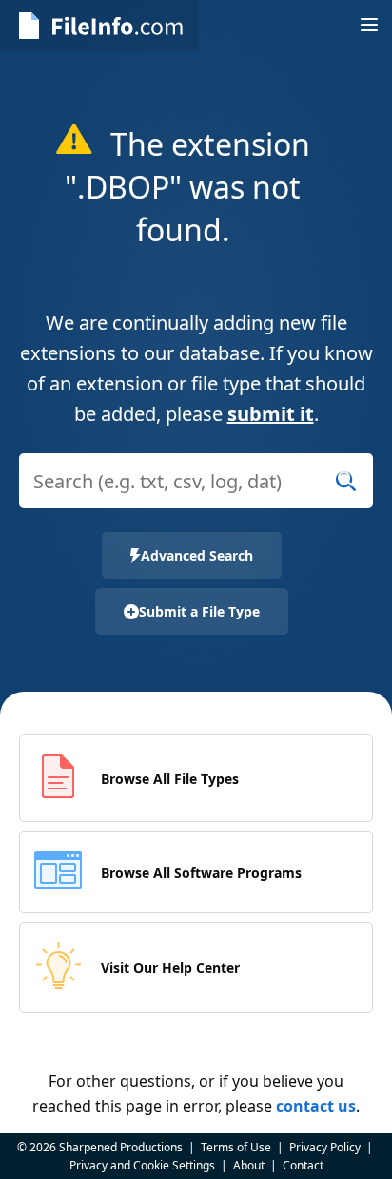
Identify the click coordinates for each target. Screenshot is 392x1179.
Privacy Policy (325, 1147)
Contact (303, 1165)
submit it (270, 414)
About (249, 1165)
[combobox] (196, 492)
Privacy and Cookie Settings (142, 1165)
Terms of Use (236, 1147)
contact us (316, 1105)
